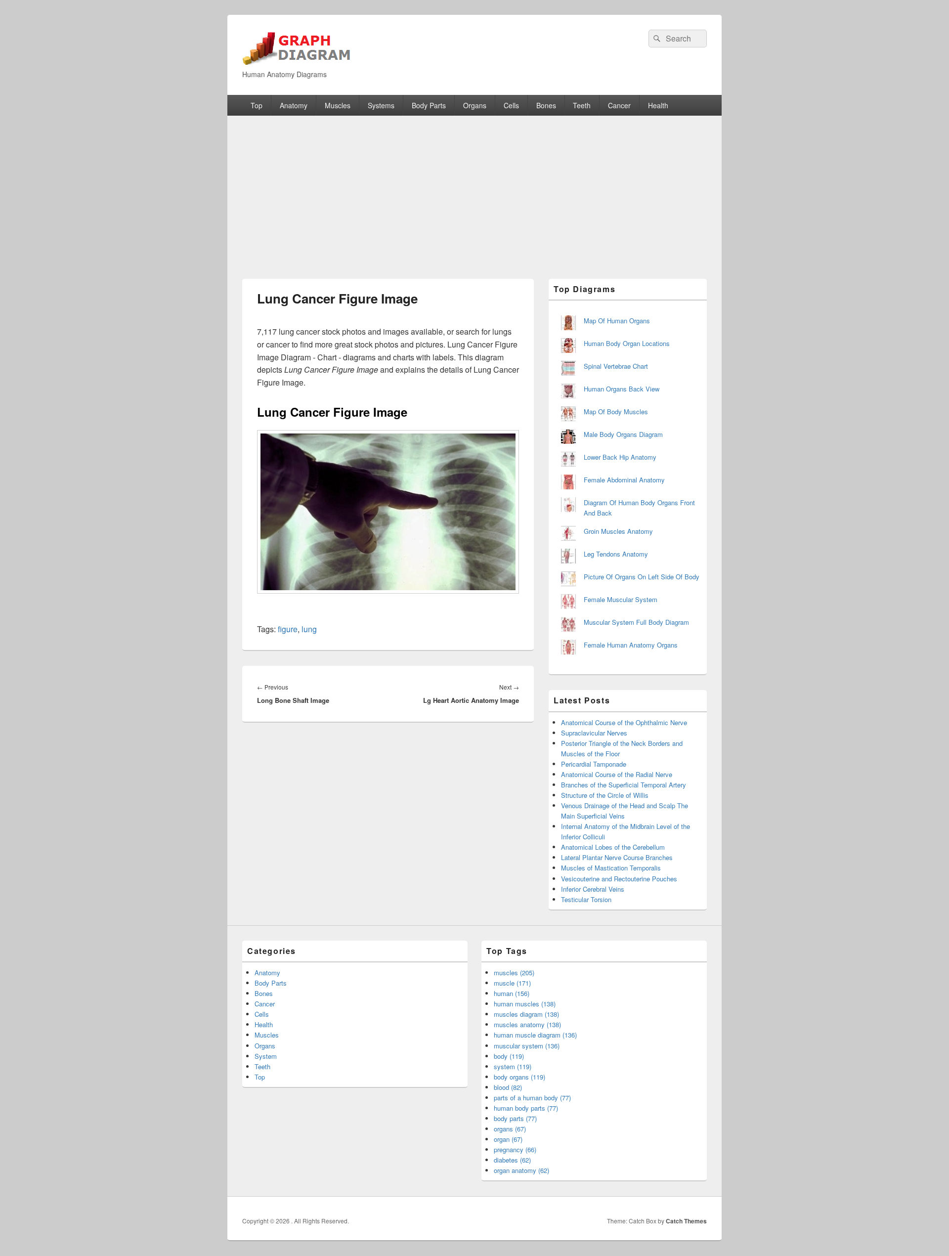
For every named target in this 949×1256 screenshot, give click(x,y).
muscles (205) (514, 972)
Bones (546, 105)
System (266, 1056)
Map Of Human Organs (617, 320)
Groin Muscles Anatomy (618, 531)
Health (658, 105)
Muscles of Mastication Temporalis (611, 867)
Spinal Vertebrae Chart (616, 366)
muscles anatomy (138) (527, 1024)
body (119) (509, 1056)
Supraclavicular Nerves (594, 732)
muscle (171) (512, 983)
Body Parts (429, 105)
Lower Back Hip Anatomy (620, 457)
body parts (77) (515, 1118)
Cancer (619, 105)
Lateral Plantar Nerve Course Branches (617, 857)
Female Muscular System (620, 599)
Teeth (582, 105)
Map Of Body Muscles (616, 411)
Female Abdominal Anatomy (624, 479)
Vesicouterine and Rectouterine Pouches (619, 878)
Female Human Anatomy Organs (631, 645)
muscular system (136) (527, 1045)
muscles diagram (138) (526, 1014)
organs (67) (510, 1128)
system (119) (512, 1066)
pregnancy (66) (515, 1149)
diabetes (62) (512, 1160)
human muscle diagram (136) (535, 1034)
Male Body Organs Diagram (623, 434)
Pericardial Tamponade (593, 764)
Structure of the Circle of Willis (604, 795)
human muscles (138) (525, 1003)
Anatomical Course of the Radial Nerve (616, 774)
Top (256, 105)
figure (288, 629)
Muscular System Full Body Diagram (636, 622)
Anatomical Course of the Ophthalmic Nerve (624, 722)
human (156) (511, 993)
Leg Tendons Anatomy (616, 554)
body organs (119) (519, 1077)
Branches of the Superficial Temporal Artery (623, 784)
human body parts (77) (526, 1108)
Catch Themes (686, 1220)
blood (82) (508, 1087)
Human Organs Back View (621, 388)
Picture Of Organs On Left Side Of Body (641, 576)
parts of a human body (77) (532, 1097)
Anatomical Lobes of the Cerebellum (613, 847)
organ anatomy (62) (521, 1170)
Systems (381, 105)
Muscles (337, 105)
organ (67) (508, 1139)
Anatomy (293, 105)
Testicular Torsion (586, 899)
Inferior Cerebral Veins (592, 889)
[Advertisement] (474, 190)
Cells (511, 105)
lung (309, 629)
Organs (474, 105)
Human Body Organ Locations (627, 343)
